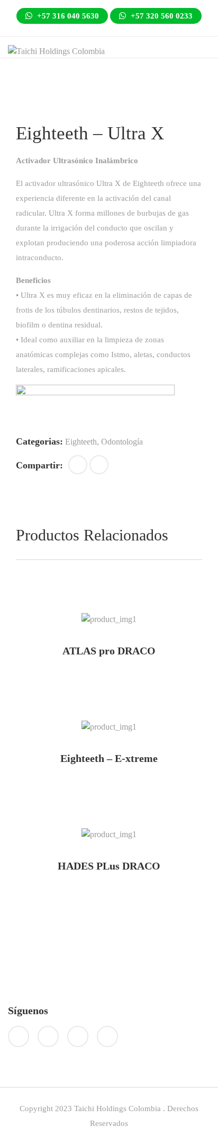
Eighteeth (81, 441)
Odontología (122, 441)
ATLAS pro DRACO (109, 651)
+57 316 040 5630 (67, 16)
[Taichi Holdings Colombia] (56, 50)
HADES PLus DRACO (109, 866)
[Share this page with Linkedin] (98, 464)
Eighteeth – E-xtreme (109, 758)
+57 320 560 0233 (161, 16)
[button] (77, 464)
